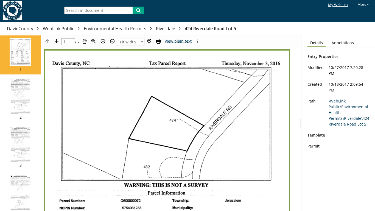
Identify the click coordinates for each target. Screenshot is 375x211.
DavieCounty (20, 29)
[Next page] (56, 41)
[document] (338, 123)
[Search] (138, 10)
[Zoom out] (112, 41)
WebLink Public (59, 29)
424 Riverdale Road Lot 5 (210, 29)
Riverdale (166, 29)
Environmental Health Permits (115, 29)
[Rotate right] (149, 41)
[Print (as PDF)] (158, 41)
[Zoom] (93, 41)
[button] (20, 54)
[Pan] (84, 41)
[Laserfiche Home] (29, 11)
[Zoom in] (103, 41)
